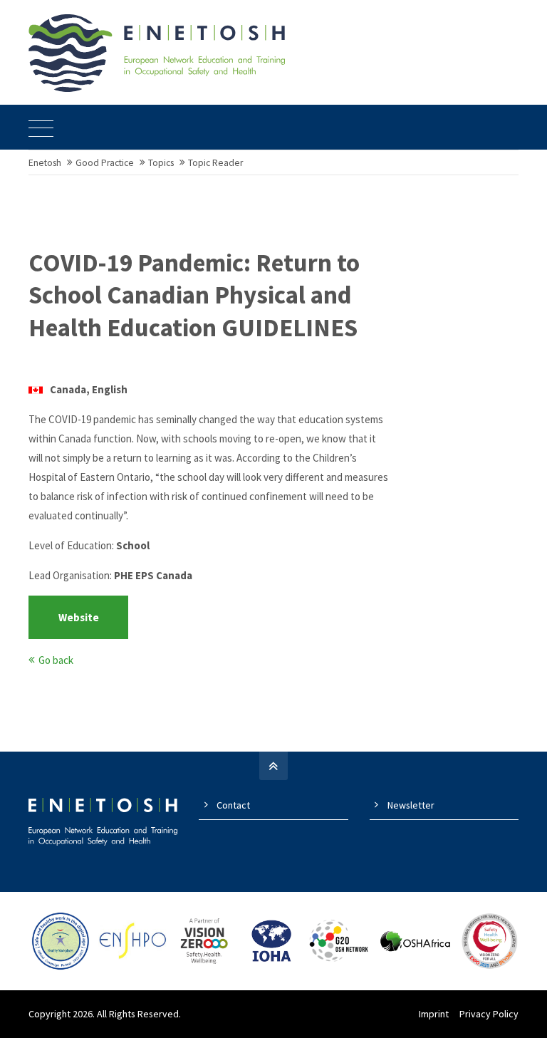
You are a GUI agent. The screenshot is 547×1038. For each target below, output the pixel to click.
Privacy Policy (489, 1013)
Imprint (434, 1013)
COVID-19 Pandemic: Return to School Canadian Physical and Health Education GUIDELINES (194, 295)
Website (78, 617)
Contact (233, 805)
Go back (55, 660)
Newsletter (410, 805)
